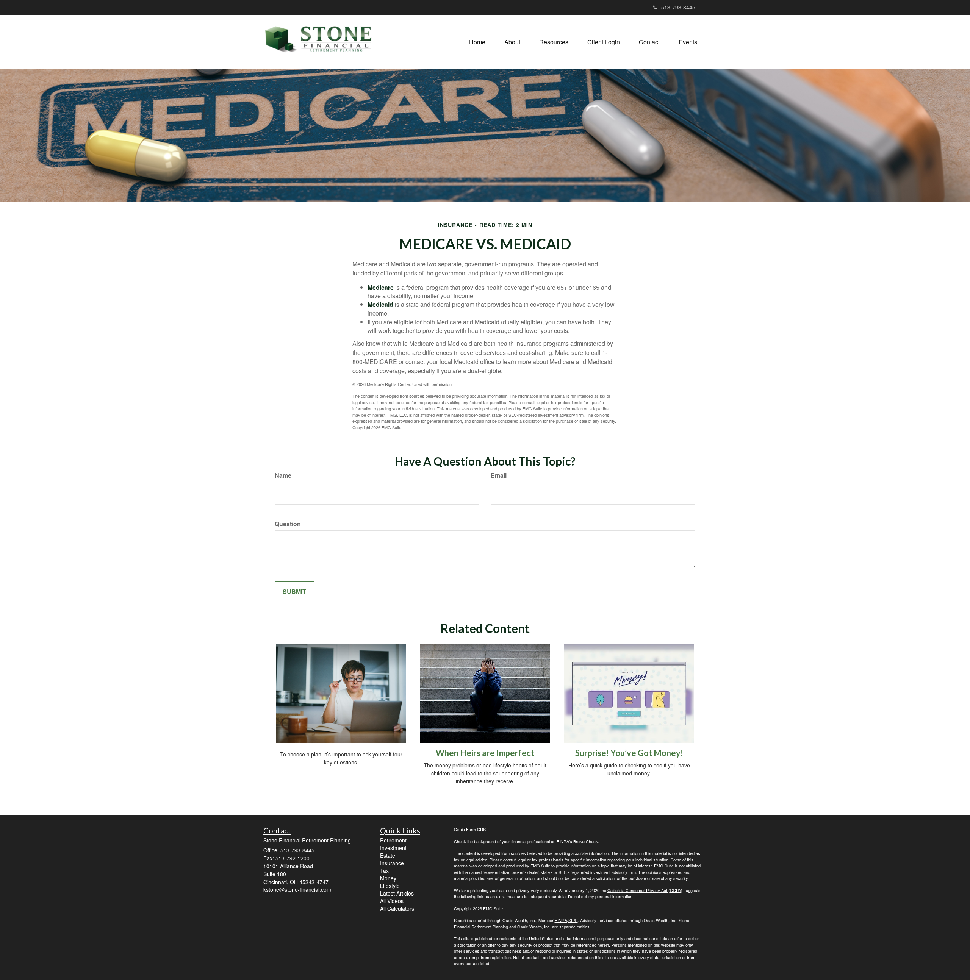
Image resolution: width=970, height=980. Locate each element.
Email (499, 475)
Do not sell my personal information (600, 896)
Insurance (392, 863)
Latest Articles (397, 893)
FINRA (561, 920)
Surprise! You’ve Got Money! (629, 753)
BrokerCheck (585, 841)
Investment (393, 848)
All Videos (392, 901)
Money (388, 878)
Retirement (393, 840)
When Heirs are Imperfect (485, 753)
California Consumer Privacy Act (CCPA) (644, 890)
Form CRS (476, 829)
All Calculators (397, 908)
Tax (384, 870)
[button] (512, 42)
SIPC (573, 920)
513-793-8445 (678, 7)
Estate (387, 855)
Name (283, 475)
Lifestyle (390, 885)
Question (288, 524)
